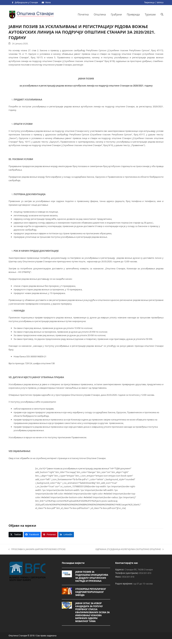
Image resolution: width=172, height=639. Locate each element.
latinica (160, 2)
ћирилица (149, 2)
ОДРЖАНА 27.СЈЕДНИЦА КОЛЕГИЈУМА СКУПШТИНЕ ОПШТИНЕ (128, 549)
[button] (162, 14)
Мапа (48, 2)
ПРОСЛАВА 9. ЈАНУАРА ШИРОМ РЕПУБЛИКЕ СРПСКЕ (37, 549)
